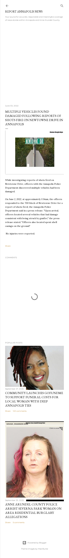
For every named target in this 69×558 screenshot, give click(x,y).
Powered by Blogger (37, 542)
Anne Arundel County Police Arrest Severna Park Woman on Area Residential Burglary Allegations (33, 510)
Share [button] (7, 246)
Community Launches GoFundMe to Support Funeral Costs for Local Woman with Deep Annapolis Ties (34, 399)
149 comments (19, 411)
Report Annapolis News (24, 11)
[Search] (62, 5)
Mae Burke (43, 549)
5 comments (18, 522)
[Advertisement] (34, 61)
